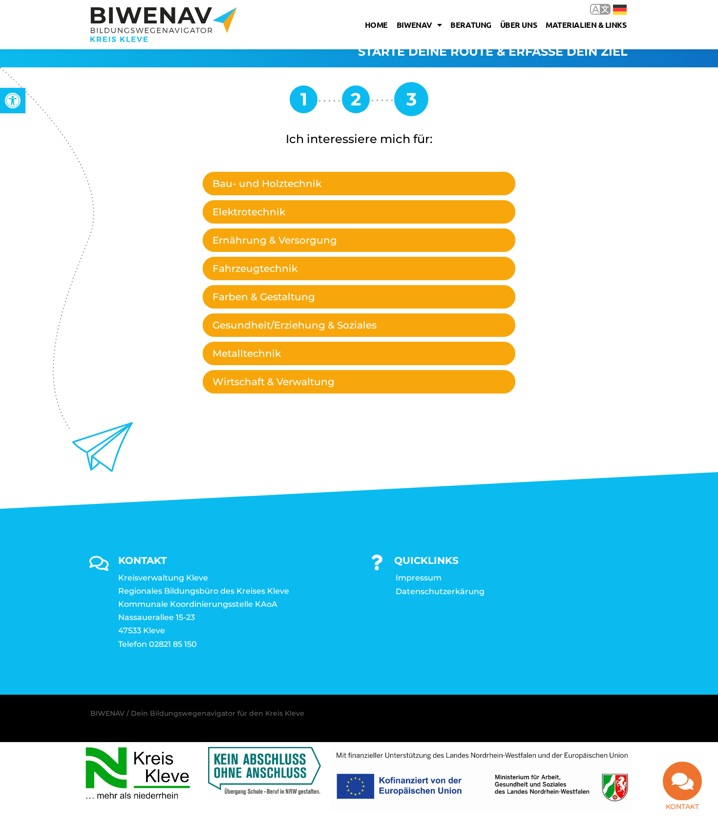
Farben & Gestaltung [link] (263, 297)
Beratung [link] (470, 25)
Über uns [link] (518, 25)
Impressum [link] (419, 577)
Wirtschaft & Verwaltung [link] (273, 382)
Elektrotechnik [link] (248, 212)
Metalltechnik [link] (246, 353)
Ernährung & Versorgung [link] (274, 240)
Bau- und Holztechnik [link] (266, 183)
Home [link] (376, 25)
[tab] (359, 183)
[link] (12, 100)
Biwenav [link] (414, 25)
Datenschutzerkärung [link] (440, 591)
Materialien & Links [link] (586, 25)
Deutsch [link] (613, 9)
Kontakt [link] (682, 806)
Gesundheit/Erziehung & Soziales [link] (294, 325)
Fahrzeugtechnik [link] (254, 268)
